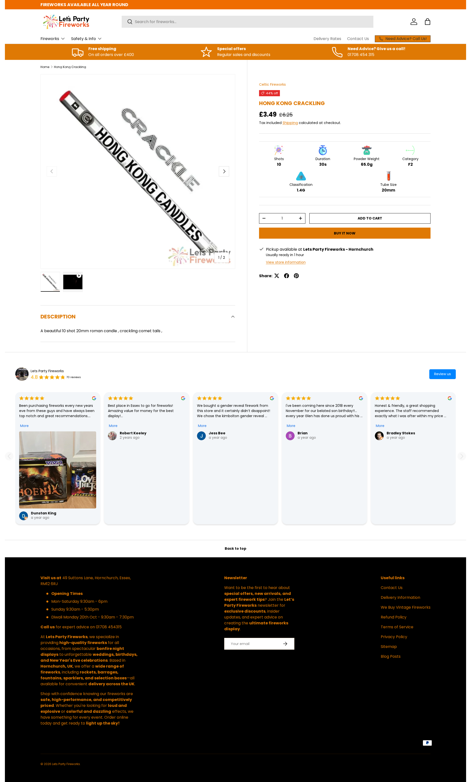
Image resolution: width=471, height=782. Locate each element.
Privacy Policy (394, 637)
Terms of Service (397, 627)
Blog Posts (391, 656)
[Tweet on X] (277, 276)
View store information (286, 262)
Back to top (235, 548)
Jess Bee (217, 433)
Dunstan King (43, 513)
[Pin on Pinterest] (296, 276)
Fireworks (49, 38)
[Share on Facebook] (286, 276)
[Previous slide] (9, 456)
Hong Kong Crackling (70, 67)
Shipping (290, 122)
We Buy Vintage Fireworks (406, 607)
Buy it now (344, 233)
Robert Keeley (133, 433)
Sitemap (389, 646)
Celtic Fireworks (272, 84)
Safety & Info (83, 38)
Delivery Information (400, 597)
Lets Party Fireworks (47, 371)
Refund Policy (393, 617)
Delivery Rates (327, 38)
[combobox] (247, 22)
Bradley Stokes (401, 433)
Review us (442, 373)
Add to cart (370, 218)
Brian (303, 433)
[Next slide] (462, 456)
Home (44, 67)
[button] (427, 21)
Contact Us (358, 38)
